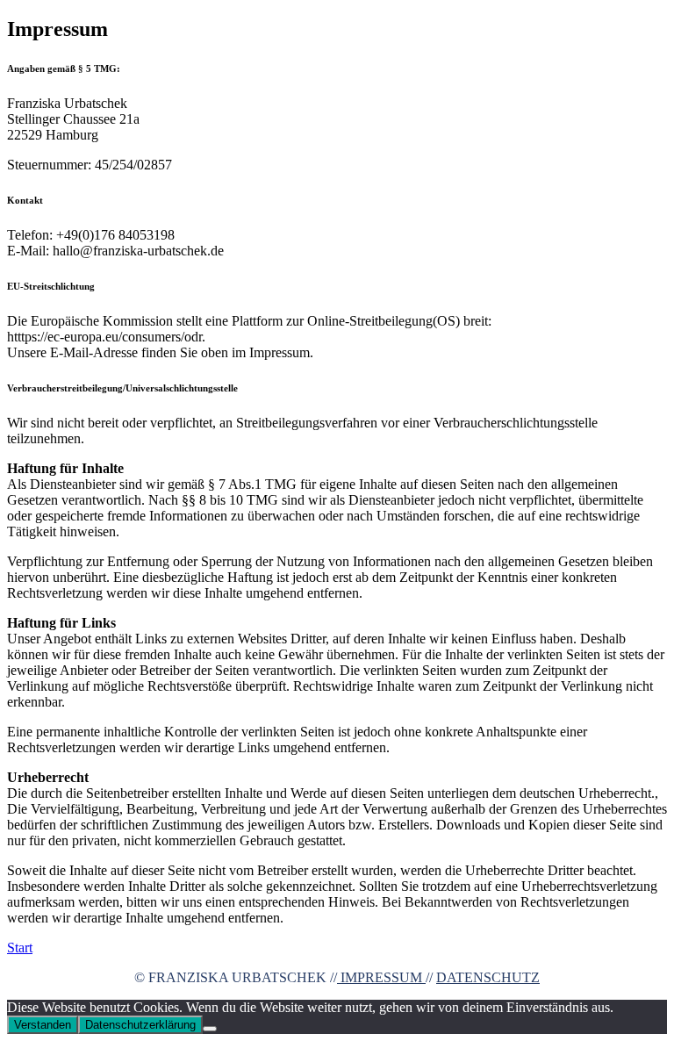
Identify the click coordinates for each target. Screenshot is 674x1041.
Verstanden (42, 1024)
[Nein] (210, 1028)
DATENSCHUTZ (488, 977)
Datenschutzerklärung (140, 1024)
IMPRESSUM (381, 977)
